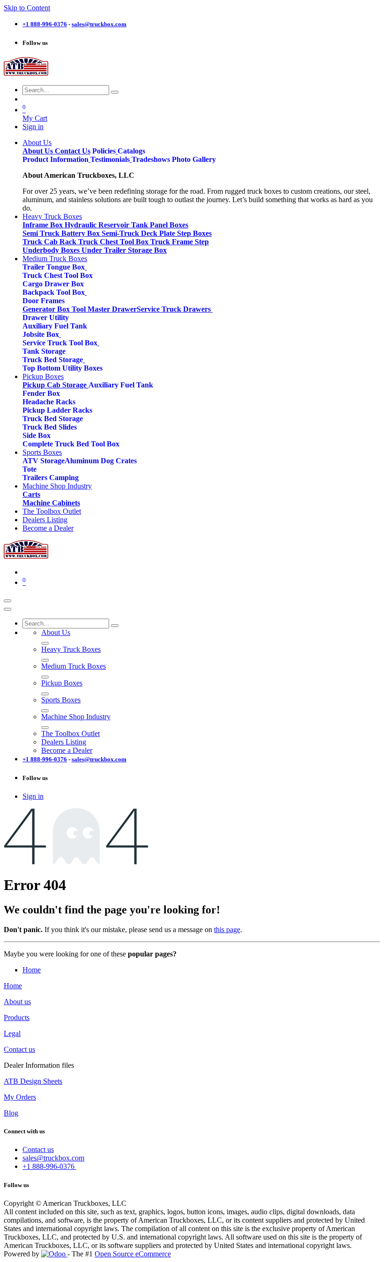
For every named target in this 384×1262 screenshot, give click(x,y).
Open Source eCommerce (133, 1254)
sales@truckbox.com (53, 1158)
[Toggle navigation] (7, 600)
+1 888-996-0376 (49, 1166)
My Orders (20, 1097)
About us (17, 1002)
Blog (11, 1113)
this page (227, 930)
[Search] (114, 92)
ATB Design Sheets (33, 1081)
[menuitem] (37, 142)
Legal (12, 1033)
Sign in (33, 127)
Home (31, 970)
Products (17, 1017)
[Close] (7, 609)
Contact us (19, 1049)
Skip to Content (27, 8)
